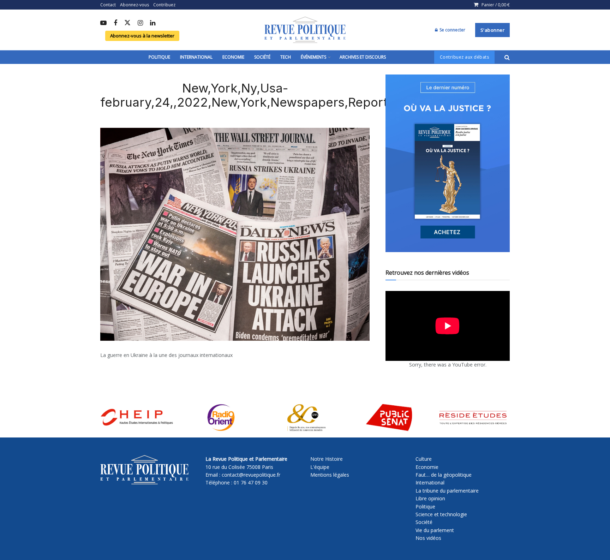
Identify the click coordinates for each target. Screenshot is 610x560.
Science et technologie (441, 514)
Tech (285, 57)
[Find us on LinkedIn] (152, 23)
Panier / (496, 5)
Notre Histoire (326, 458)
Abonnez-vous (134, 5)
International (196, 57)
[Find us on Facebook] (115, 23)
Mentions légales (329, 474)
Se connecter (451, 30)
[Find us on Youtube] (103, 23)
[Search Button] (507, 57)
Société (262, 57)
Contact (108, 5)
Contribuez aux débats (464, 57)
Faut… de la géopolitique (443, 474)
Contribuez (164, 5)
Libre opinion (430, 498)
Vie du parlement (434, 530)
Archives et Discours (363, 57)
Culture (423, 458)
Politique (159, 57)
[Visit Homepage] (305, 30)
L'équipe (319, 467)
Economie (233, 57)
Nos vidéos (428, 538)
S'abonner (492, 30)
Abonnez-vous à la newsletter (142, 35)
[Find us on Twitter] (127, 23)
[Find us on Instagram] (140, 23)
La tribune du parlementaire (447, 490)
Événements (313, 57)
